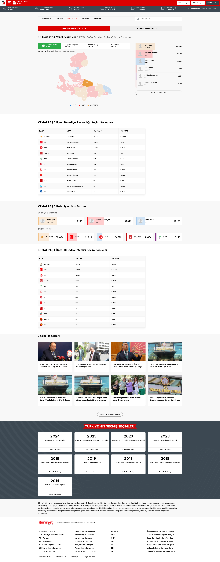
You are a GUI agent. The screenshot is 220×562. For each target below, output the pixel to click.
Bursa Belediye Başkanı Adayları (160, 541)
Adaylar (85, 19)
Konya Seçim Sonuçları (84, 545)
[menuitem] (76, 76)
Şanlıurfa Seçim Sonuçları (85, 551)
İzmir (59, 19)
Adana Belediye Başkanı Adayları (160, 548)
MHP (146, 62)
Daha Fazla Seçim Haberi (110, 414)
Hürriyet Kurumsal (89, 557)
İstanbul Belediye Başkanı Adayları (161, 531)
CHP (145, 55)
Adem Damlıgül (150, 82)
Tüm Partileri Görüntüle (159, 93)
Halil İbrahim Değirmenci (75, 186)
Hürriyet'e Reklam (45, 557)
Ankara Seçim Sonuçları (84, 535)
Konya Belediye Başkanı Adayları (160, 545)
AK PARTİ (147, 47)
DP (145, 85)
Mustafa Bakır (71, 180)
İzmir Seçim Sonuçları (83, 538)
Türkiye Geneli (46, 19)
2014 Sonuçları (212, 3)
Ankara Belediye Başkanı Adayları (161, 535)
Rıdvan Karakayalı (151, 53)
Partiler (97, 19)
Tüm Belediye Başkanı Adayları (51, 535)
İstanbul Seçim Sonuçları (85, 531)
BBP (112, 548)
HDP (145, 77)
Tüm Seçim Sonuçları (47, 551)
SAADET (147, 70)
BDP (112, 541)
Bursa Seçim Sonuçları (84, 541)
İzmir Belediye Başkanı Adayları (160, 538)
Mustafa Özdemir (73, 175)
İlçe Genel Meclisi (146, 28)
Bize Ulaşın (74, 557)
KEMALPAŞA (71, 19)
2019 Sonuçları (198, 3)
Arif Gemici (148, 68)
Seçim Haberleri (45, 541)
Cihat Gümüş (71, 191)
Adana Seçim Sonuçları (84, 548)
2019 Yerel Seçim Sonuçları (50, 548)
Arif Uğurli (148, 45)
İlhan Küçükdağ (72, 169)
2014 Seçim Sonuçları (47, 531)
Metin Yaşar (149, 60)
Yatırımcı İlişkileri (60, 557)
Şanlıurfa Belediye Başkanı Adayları (161, 551)
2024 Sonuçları (183, 3)
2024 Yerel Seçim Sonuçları (50, 545)
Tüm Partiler (44, 538)
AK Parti (114, 531)
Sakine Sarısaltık (151, 75)
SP (112, 545)
